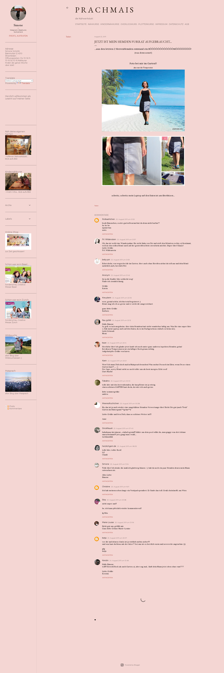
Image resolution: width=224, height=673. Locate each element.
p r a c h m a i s (104, 10)
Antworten (107, 234)
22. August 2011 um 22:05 (122, 298)
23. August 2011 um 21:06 (124, 522)
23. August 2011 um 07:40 (123, 428)
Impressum (161, 24)
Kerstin (105, 560)
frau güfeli (106, 320)
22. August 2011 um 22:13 (121, 320)
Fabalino (106, 381)
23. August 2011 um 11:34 (119, 464)
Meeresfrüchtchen (110, 403)
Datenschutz (176, 24)
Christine (106, 486)
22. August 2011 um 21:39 (120, 260)
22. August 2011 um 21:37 (126, 239)
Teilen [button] (68, 37)
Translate (26, 83)
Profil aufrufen (18, 36)
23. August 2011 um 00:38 (130, 403)
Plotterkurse (146, 24)
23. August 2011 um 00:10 (120, 381)
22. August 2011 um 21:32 (125, 219)
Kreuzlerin (106, 298)
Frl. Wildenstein (109, 239)
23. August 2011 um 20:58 (116, 500)
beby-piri (106, 259)
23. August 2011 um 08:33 (127, 446)
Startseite (81, 24)
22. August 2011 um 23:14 (116, 343)
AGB (187, 24)
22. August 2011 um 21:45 (120, 275)
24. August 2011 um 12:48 (119, 560)
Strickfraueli (107, 428)
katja (104, 538)
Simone (105, 464)
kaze (104, 343)
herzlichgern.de (109, 446)
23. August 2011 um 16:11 (120, 487)
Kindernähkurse (109, 24)
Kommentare (15, 408)
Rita (104, 500)
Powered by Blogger (132, 665)
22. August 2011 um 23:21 (117, 361)
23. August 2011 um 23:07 (117, 538)
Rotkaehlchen (108, 219)
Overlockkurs (129, 24)
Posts (12, 406)
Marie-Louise (108, 522)
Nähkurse (93, 24)
